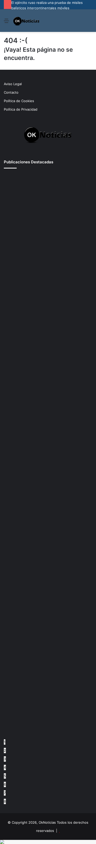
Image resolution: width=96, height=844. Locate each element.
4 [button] (5, 767)
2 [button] (5, 750)
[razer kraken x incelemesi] (48, 842)
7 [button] (5, 793)
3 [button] (5, 759)
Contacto (11, 92)
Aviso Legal (13, 84)
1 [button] (4, 742)
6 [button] (5, 784)
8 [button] (5, 801)
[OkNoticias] (26, 20)
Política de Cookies (19, 101)
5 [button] (5, 776)
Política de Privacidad (20, 109)
